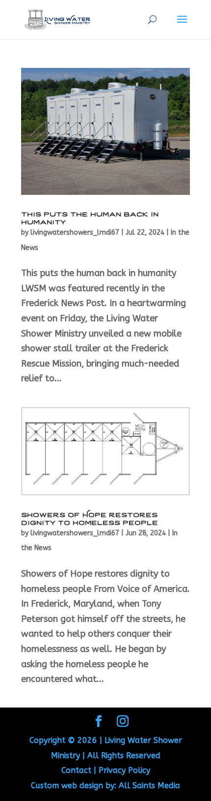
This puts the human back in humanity (89, 217)
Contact (76, 770)
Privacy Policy (124, 770)
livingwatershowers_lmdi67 (74, 232)
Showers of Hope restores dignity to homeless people (89, 517)
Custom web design (67, 785)
